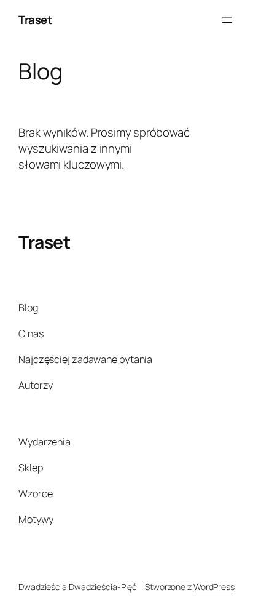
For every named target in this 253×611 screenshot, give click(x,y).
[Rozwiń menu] (227, 20)
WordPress (214, 587)
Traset (35, 20)
